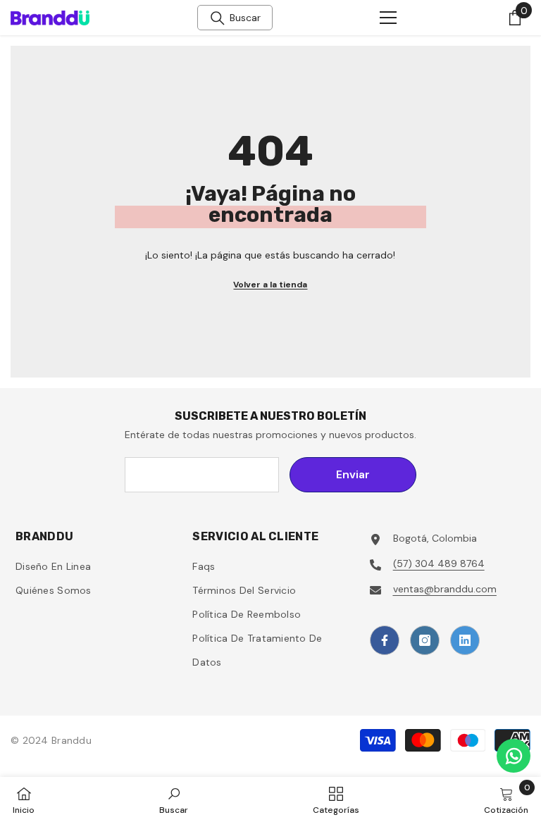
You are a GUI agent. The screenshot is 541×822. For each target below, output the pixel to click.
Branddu (71, 740)
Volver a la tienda (270, 284)
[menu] (388, 17)
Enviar (353, 474)
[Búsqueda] (217, 18)
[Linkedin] (465, 640)
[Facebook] (384, 640)
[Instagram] (425, 640)
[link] (173, 799)
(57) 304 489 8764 (439, 563)
